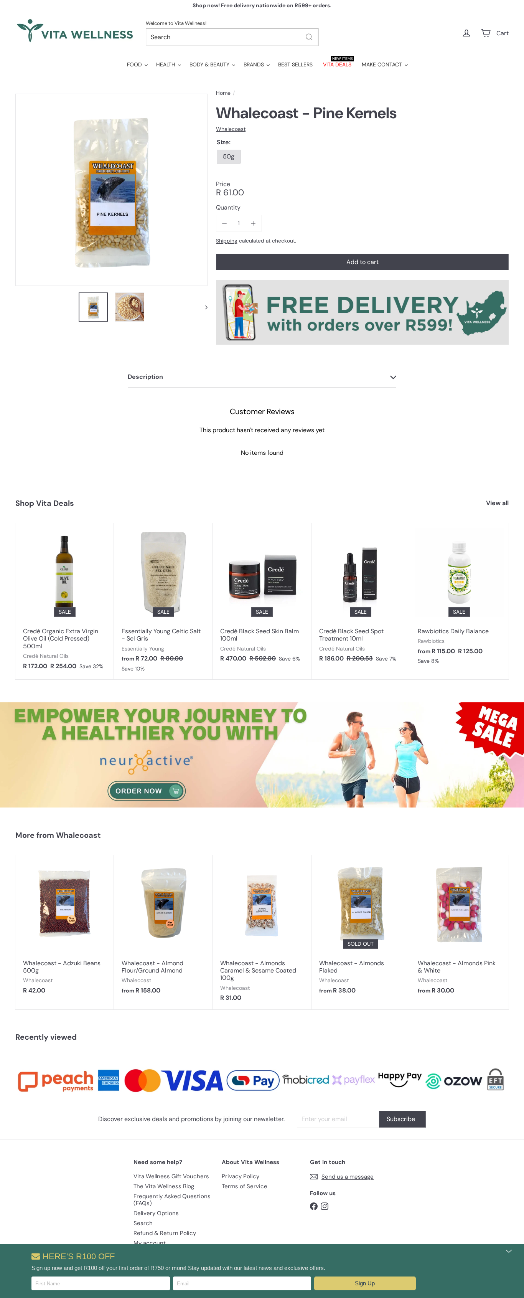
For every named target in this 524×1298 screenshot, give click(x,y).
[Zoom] (111, 190)
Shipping (226, 241)
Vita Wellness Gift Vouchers (171, 1176)
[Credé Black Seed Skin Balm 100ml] (262, 596)
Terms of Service (244, 1186)
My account (149, 1243)
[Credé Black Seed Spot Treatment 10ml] (360, 596)
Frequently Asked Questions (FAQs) (172, 1199)
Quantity (228, 207)
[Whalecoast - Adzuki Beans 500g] (64, 928)
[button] (364, 1283)
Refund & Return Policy (164, 1233)
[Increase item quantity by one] (253, 223)
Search (143, 1223)
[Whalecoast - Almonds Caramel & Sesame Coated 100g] (262, 932)
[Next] (203, 307)
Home (223, 93)
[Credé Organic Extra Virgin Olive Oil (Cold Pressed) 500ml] (64, 600)
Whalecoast (78, 835)
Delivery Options (156, 1213)
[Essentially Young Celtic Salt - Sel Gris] (163, 601)
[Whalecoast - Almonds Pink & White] (459, 928)
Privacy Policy (240, 1176)
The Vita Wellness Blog (163, 1186)
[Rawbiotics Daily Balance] (459, 597)
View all (497, 503)
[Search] (309, 37)
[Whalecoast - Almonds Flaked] (360, 928)
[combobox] (232, 37)
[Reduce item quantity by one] (224, 223)
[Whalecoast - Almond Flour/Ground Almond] (163, 928)
